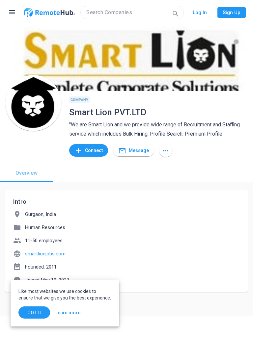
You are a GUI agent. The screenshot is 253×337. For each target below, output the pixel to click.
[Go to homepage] (49, 12)
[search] (132, 12)
